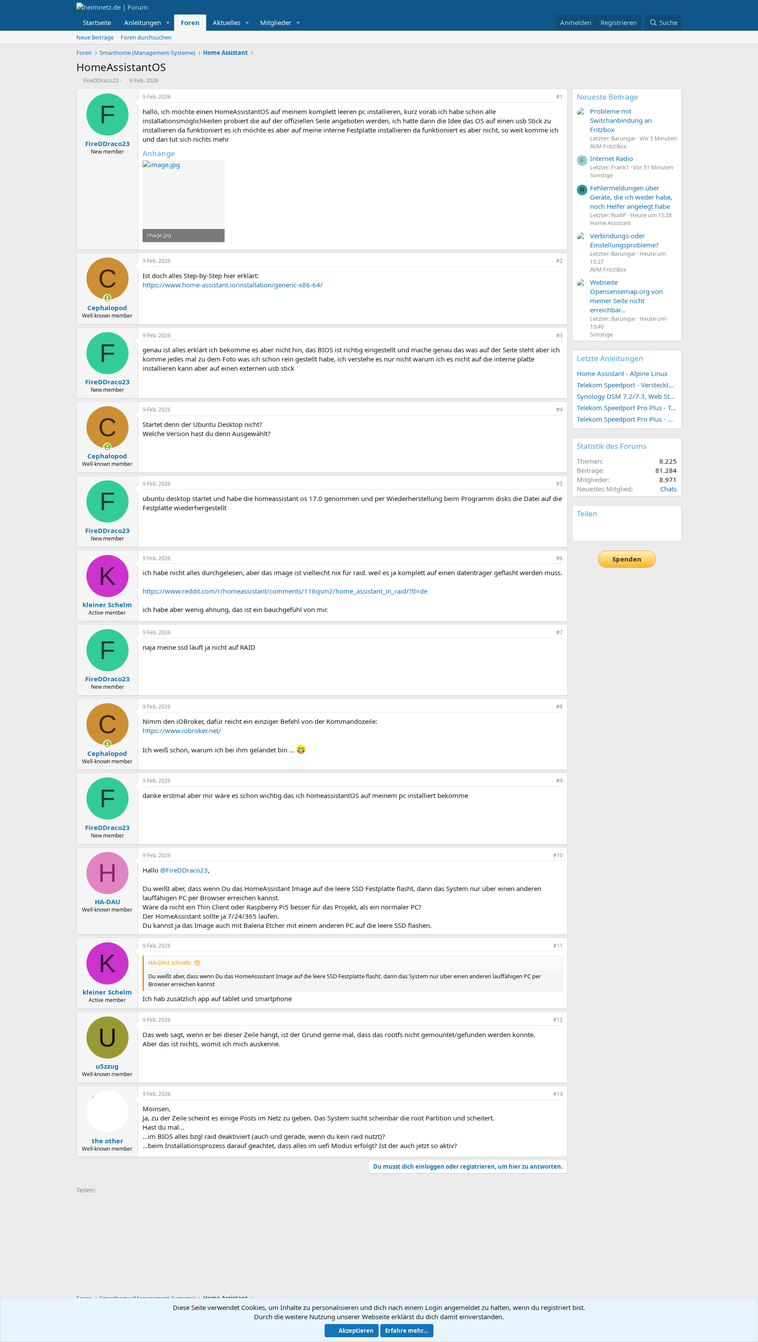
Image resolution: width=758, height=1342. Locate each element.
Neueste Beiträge (607, 97)
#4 (559, 409)
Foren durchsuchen (146, 37)
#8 (559, 706)
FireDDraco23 (100, 80)
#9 (559, 780)
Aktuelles (226, 22)
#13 (558, 1094)
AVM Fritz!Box (608, 146)
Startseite (97, 22)
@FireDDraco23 (184, 870)
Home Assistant (610, 223)
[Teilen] (547, 97)
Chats (668, 488)
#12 (558, 1019)
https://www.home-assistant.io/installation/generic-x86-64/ (233, 284)
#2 (559, 261)
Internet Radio (611, 158)
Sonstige (601, 175)
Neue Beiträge (95, 37)
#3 (559, 335)
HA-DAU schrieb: (169, 962)
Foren (190, 22)
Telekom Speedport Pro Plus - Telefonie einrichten (627, 407)
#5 (559, 483)
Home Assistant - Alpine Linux (622, 373)
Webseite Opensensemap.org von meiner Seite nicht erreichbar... (626, 296)
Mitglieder (275, 22)
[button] (168, 22)
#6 (559, 558)
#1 (559, 96)
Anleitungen (142, 22)
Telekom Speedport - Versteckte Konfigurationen (627, 384)
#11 (558, 945)
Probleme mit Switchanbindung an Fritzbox (621, 120)
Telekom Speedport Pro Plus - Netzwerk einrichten (627, 419)
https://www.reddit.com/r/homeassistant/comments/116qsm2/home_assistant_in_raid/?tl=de (285, 591)
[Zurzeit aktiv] (107, 298)
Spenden (626, 559)
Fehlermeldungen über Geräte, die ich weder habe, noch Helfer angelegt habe (631, 197)
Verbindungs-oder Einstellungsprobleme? (624, 240)
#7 (559, 632)
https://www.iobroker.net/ (182, 730)
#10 (558, 855)
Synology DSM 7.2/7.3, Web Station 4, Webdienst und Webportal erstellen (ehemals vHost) (627, 396)
